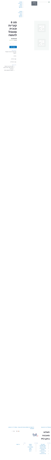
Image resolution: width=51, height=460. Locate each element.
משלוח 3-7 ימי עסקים (12, 427)
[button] (19, 10)
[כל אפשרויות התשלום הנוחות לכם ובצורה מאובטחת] (32, 424)
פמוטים (20, 6)
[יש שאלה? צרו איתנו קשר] (49, 424)
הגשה (21, 4)
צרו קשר (20, 7)
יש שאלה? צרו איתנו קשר (46, 427)
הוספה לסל (13, 47)
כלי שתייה (20, 3)
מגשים (20, 2)
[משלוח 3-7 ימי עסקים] (15, 424)
